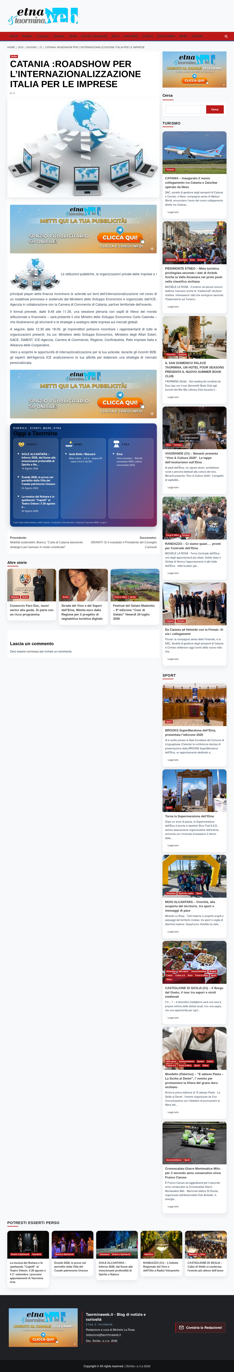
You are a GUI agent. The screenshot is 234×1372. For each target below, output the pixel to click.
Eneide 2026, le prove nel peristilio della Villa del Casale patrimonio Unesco (38, 480)
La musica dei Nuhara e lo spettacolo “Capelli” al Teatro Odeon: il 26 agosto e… (38, 501)
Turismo (58, 36)
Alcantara (171, 260)
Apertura (183, 260)
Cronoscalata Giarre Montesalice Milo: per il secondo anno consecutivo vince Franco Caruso (193, 1173)
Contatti (197, 36)
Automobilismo (198, 971)
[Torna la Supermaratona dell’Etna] (195, 790)
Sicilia (73, 36)
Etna (119, 454)
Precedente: (46, 542)
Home (14, 36)
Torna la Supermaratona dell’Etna (189, 816)
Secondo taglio (186, 893)
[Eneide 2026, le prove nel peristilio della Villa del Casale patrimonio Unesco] (72, 1245)
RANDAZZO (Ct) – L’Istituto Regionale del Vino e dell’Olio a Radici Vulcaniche (161, 1266)
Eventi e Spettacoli (94, 36)
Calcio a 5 (180, 975)
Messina (15, 597)
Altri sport (183, 971)
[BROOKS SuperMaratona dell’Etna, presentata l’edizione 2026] (195, 704)
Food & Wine (166, 36)
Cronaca (43, 36)
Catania (170, 621)
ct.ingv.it (103, 522)
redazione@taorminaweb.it (103, 1335)
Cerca (168, 95)
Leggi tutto (174, 213)
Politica (27, 36)
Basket (213, 971)
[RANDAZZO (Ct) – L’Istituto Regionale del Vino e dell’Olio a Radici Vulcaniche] (161, 1245)
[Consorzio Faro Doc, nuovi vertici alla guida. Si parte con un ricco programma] (31, 585)
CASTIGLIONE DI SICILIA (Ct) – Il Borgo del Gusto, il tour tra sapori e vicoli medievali (194, 992)
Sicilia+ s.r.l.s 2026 (138, 1366)
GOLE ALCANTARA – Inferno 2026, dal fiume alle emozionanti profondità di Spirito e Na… (39, 459)
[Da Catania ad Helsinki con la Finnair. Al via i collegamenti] (195, 604)
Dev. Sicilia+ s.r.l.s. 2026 (101, 1341)
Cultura (148, 36)
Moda (183, 36)
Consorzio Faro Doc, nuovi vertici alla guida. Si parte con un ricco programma (31, 610)
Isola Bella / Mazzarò (82, 454)
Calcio (169, 975)
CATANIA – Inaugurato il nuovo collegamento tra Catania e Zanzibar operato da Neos (191, 183)
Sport (115, 36)
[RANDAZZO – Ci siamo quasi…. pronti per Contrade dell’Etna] (195, 518)
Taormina (170, 354)
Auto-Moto (131, 36)
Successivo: (124, 542)
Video (169, 979)
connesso (32, 651)
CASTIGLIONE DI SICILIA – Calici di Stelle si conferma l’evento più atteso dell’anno (205, 1266)
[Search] (226, 36)
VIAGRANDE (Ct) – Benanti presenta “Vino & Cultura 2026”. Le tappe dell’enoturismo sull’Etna (191, 458)
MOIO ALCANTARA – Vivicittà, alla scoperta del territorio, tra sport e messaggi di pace (190, 906)
